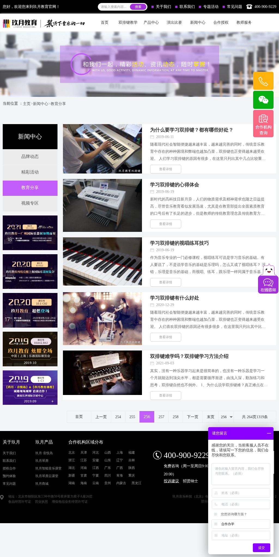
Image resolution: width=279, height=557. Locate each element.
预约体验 (9, 476)
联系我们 (187, 7)
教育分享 (58, 104)
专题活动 (211, 7)
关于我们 (163, 7)
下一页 (192, 417)
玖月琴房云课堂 (46, 476)
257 (161, 417)
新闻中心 (40, 104)
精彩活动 (30, 172)
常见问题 (234, 7)
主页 (27, 104)
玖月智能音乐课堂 (48, 468)
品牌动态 (30, 156)
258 (175, 417)
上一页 (101, 417)
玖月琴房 (41, 461)
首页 (104, 22)
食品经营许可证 (19, 502)
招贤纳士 (190, 481)
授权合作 (9, 468)
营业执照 (41, 502)
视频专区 (30, 203)
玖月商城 (41, 484)
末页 (210, 417)
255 (132, 417)
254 (118, 417)
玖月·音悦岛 (44, 453)
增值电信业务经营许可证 (70, 502)
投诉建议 (171, 481)
